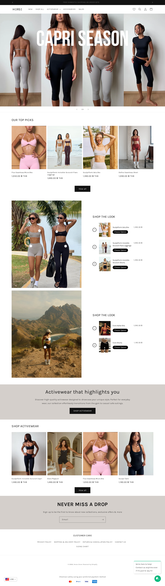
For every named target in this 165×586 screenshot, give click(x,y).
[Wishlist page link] (134, 9)
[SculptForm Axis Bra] (105, 230)
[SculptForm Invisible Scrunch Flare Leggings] (105, 247)
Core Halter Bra (119, 325)
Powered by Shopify (90, 564)
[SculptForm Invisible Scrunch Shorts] (105, 264)
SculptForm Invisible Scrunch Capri (27, 478)
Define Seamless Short (128, 172)
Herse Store (78, 564)
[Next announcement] (152, 2)
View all (82, 189)
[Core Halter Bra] (105, 328)
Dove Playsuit (53, 478)
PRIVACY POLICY (44, 542)
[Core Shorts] (105, 345)
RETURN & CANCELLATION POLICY (98, 542)
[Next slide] (88, 109)
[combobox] (10, 579)
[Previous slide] (77, 109)
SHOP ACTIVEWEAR (82, 411)
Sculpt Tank (124, 478)
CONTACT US (120, 542)
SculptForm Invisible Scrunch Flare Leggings (62, 173)
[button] (53, 9)
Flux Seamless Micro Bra (22, 172)
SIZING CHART (82, 546)
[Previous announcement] (12, 2)
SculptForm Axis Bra (91, 172)
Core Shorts (117, 343)
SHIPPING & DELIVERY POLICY (67, 542)
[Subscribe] (103, 520)
